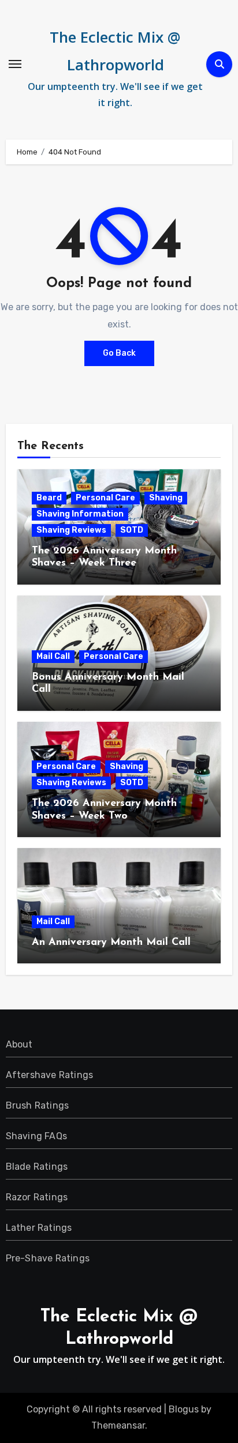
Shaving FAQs (36, 1136)
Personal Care (105, 498)
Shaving (166, 498)
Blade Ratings (37, 1166)
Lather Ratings (39, 1227)
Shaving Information (80, 514)
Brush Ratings (37, 1105)
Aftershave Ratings (50, 1074)
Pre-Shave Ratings (48, 1258)
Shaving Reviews (71, 530)
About (19, 1044)
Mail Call (53, 656)
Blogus (184, 1409)
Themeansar (118, 1425)
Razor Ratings (37, 1197)
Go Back (119, 353)
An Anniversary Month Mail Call (111, 942)
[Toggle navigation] (15, 64)
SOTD (131, 530)
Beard (49, 498)
